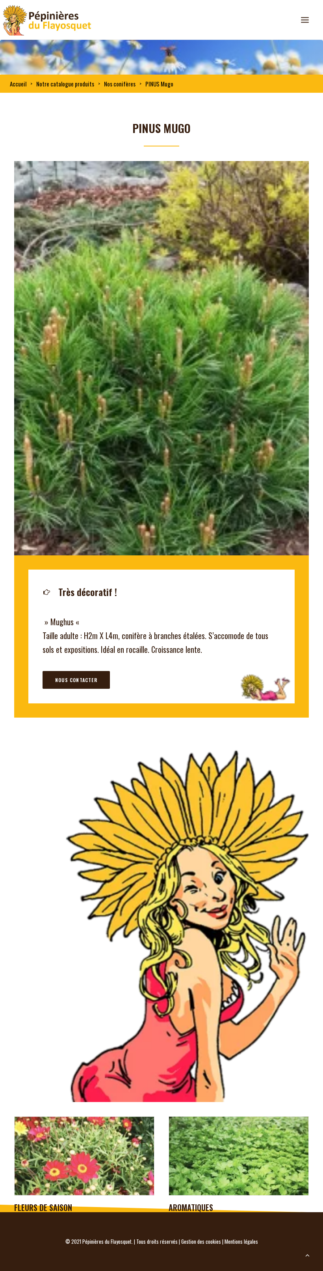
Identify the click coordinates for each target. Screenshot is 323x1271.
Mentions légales (241, 1241)
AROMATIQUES (36, 1207)
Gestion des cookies (201, 1241)
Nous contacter (76, 680)
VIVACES (181, 1207)
